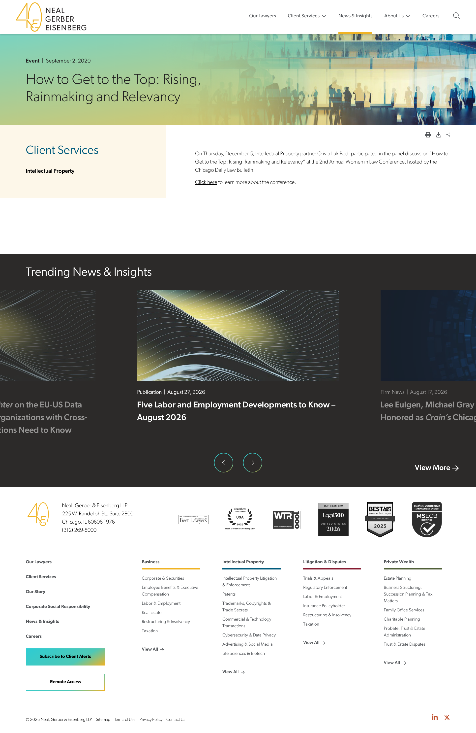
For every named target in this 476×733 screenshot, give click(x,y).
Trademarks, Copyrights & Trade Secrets (246, 607)
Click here (206, 182)
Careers (430, 16)
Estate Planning (397, 578)
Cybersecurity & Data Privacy (249, 635)
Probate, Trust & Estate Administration (404, 632)
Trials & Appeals (318, 578)
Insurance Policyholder (324, 606)
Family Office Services (404, 610)
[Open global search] (456, 15)
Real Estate (151, 613)
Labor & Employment (161, 603)
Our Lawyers (262, 16)
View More (432, 468)
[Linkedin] (435, 718)
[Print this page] (428, 135)
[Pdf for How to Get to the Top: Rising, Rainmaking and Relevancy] (438, 135)
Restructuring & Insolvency (166, 622)
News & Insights (355, 16)
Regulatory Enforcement (325, 588)
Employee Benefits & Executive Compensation (170, 591)
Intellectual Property (50, 171)
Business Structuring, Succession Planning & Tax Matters (408, 594)
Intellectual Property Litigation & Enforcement (249, 582)
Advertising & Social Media (247, 644)
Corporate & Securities (163, 578)
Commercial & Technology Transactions (246, 623)
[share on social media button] (448, 135)
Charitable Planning (402, 619)
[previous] (223, 462)
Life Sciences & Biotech (243, 654)
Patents (229, 594)
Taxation (150, 631)
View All (150, 649)
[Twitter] (447, 718)
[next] (252, 462)
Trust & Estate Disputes (404, 644)
